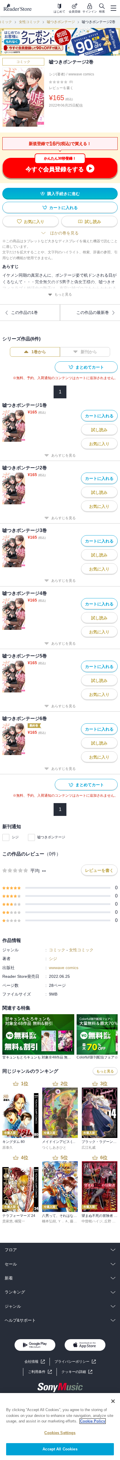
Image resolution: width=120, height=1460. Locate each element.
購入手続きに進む (63, 193)
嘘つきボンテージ (61, 22)
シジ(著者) (57, 74)
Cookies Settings (59, 1433)
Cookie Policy (92, 1421)
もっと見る (63, 294)
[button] (77, 1372)
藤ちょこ (77, 1221)
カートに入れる (63, 207)
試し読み (93, 221)
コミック (23, 62)
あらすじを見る (63, 455)
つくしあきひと (54, 1148)
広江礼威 (89, 1148)
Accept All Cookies (60, 1449)
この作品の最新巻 (92, 312)
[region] (60, 1426)
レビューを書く (61, 88)
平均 (35, 870)
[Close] (113, 1401)
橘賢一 (20, 1221)
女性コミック (29, 22)
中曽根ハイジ (92, 1221)
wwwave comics (81, 74)
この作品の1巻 (24, 312)
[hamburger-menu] (113, 8)
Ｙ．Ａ (63, 1221)
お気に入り (34, 221)
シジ (15, 837)
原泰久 (7, 1148)
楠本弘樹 (49, 1221)
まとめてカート (89, 367)
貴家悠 (7, 1221)
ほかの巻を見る (64, 233)
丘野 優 (110, 1221)
